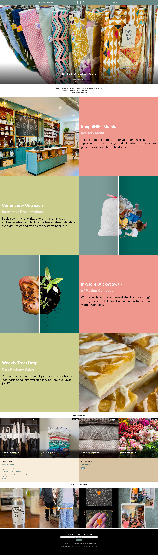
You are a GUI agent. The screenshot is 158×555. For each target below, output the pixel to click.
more (4, 478)
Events (40, 2)
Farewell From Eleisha (8, 464)
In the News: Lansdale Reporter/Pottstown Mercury (16, 475)
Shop (52, 2)
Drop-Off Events (86, 461)
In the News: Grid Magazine (9, 468)
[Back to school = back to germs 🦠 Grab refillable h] (20, 508)
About (48, 2)
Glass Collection (85, 464)
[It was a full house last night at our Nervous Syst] (138, 508)
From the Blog (7, 461)
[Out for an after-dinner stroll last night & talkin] (98, 508)
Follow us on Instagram (79, 484)
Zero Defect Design (84, 550)
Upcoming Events (79, 415)
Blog (44, 2)
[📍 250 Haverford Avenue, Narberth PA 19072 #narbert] (59, 508)
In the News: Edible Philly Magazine (11, 471)
